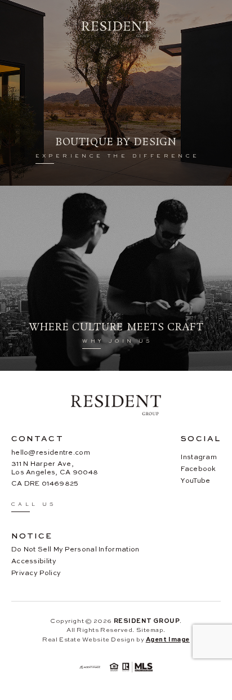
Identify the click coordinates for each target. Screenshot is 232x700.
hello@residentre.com (50, 452)
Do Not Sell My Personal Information (75, 549)
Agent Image (168, 639)
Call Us (33, 504)
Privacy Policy (36, 572)
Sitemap (150, 630)
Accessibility (33, 561)
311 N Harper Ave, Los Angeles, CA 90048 (54, 467)
